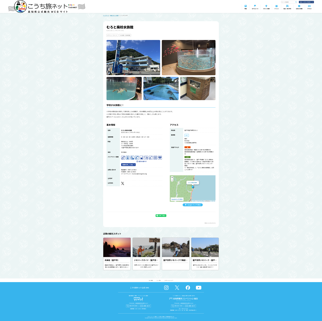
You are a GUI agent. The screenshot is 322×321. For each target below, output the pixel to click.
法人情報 (151, 280)
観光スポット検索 (114, 15)
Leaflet (193, 201)
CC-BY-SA (212, 201)
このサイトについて (168, 280)
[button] (193, 187)
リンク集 (158, 280)
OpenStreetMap (200, 201)
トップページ (106, 15)
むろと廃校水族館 (192, 182)
